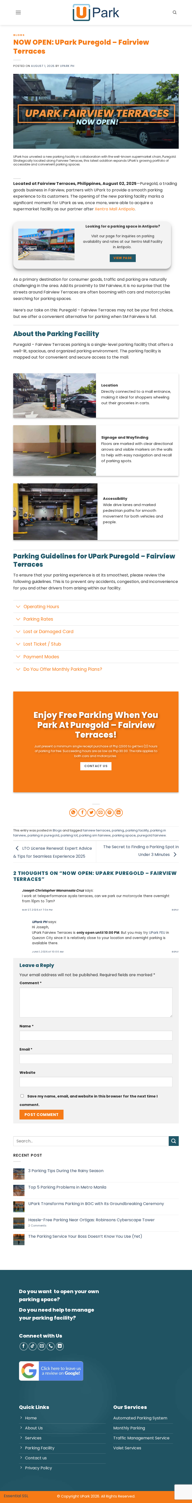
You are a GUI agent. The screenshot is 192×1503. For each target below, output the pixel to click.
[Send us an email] (42, 1346)
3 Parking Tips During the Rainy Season (66, 1170)
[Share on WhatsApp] (73, 813)
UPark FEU (157, 932)
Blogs (18, 35)
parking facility (137, 830)
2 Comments (46, 1225)
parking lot (69, 835)
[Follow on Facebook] (24, 1346)
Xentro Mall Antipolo (115, 209)
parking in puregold (43, 835)
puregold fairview (151, 835)
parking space (124, 835)
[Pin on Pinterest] (110, 813)
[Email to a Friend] (100, 813)
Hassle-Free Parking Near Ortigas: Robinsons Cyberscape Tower (91, 1220)
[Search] (174, 12)
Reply (175, 909)
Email (26, 1049)
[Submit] (174, 1141)
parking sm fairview (95, 835)
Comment (31, 982)
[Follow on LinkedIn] (60, 1346)
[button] (18, 12)
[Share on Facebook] (82, 813)
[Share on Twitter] (91, 813)
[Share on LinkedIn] (118, 813)
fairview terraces (96, 830)
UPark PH (67, 66)
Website (28, 1072)
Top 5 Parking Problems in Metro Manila (67, 1187)
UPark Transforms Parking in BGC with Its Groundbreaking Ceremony (96, 1203)
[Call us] (50, 1346)
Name (27, 1026)
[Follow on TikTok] (32, 1346)
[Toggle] (18, 607)
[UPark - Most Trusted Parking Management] (96, 12)
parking (118, 830)
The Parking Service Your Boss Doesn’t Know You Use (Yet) (85, 1236)
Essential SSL (16, 1496)
